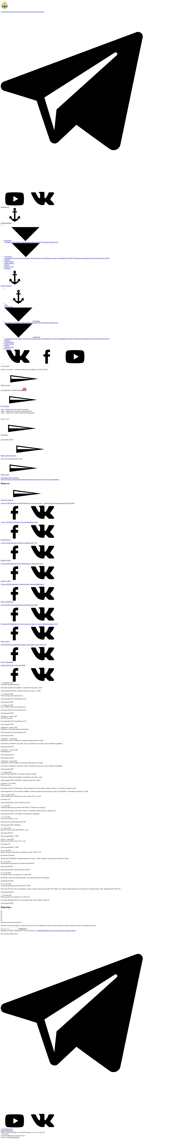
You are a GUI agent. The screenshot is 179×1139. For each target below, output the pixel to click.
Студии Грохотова (13, 1137)
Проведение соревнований (81, 258)
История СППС (37, 242)
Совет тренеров (96, 258)
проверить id (5, 207)
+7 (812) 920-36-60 (6, 1129)
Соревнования (9, 258)
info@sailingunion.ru (7, 1130)
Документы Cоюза (28, 258)
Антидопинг (18, 258)
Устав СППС (105, 258)
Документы (8, 242)
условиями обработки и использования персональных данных (56, 930)
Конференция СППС (66, 258)
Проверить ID (53, 242)
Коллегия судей (40, 258)
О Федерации (16, 242)
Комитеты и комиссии (52, 258)
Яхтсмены (45, 242)
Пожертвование (26, 242)
